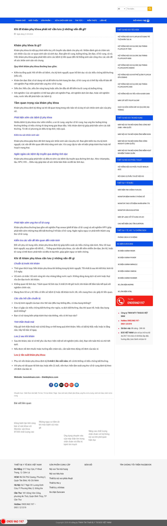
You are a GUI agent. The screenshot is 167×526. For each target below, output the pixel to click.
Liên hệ (103, 20)
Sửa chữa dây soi (63, 20)
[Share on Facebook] (51, 385)
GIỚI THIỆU (33, 20)
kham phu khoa (73, 393)
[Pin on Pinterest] (66, 385)
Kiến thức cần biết (30, 393)
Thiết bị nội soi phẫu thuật (61, 478)
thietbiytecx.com (50, 377)
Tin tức (79, 20)
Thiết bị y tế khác (56, 487)
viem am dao (99, 393)
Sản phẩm (45, 20)
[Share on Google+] (71, 385)
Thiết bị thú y (55, 483)
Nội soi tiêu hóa (56, 473)
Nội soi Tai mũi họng (58, 469)
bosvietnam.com (31, 377)
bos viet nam (63, 393)
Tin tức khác (48, 393)
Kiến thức (92, 20)
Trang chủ (20, 20)
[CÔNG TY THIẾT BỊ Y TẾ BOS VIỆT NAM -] (55, 9)
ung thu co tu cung (87, 393)
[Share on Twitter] (56, 385)
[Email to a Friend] (61, 385)
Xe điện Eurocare (57, 492)
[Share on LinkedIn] (76, 385)
